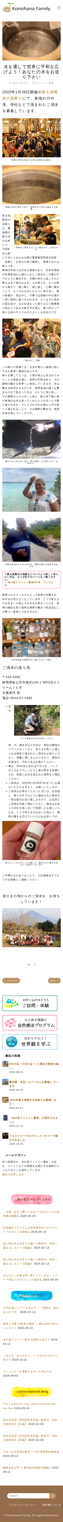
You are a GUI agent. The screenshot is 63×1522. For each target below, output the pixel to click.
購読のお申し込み (13, 1174)
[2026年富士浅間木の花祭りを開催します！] (5, 1099)
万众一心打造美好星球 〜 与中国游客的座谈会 (31, 1451)
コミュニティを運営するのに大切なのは (27, 1371)
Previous (12, 980)
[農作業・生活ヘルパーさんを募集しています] (5, 1081)
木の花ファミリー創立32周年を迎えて (26, 1339)
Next (53, 980)
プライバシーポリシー (22, 1505)
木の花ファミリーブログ (34, 1199)
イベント (41, 83)
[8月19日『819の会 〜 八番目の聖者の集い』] (5, 1064)
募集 (51, 83)
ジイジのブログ (34, 1295)
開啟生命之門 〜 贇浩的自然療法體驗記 (27, 1467)
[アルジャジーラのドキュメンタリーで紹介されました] (5, 1135)
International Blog (34, 1391)
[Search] (52, 1496)
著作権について (52, 1505)
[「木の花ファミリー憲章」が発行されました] (5, 1117)
